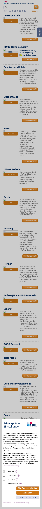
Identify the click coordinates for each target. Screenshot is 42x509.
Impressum (7, 503)
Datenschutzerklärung (11, 466)
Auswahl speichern (28, 497)
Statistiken (11, 479)
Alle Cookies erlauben (27, 488)
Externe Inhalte (12, 483)
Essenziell (10, 471)
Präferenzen (11, 475)
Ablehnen (27, 493)
